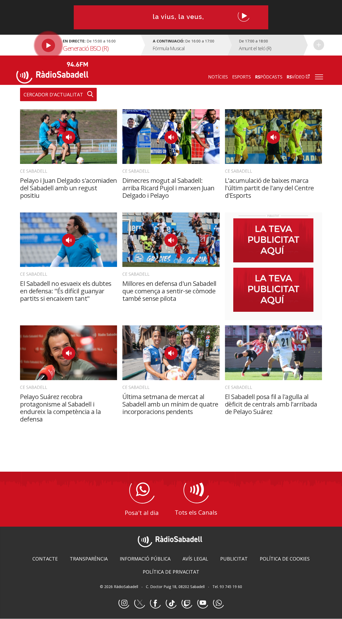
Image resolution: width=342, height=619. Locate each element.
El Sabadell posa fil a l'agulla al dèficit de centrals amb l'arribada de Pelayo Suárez (271, 404)
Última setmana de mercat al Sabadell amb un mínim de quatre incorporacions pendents (170, 404)
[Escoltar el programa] (78, 45)
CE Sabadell (33, 171)
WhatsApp (218, 603)
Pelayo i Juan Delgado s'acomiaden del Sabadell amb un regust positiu (68, 188)
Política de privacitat (171, 572)
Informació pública (145, 558)
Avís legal (195, 558)
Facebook (155, 603)
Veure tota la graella (318, 45)
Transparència (89, 558)
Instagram (124, 603)
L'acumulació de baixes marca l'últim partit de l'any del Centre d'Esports (269, 188)
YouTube (202, 603)
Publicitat (234, 558)
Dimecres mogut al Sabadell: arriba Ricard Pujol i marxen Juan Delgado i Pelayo (168, 188)
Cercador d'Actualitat (53, 94)
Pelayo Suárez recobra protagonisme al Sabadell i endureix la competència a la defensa (60, 407)
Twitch (187, 603)
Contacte (45, 558)
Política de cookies (285, 558)
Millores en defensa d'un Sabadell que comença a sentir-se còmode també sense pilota (169, 291)
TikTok (171, 603)
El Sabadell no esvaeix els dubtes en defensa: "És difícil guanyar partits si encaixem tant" (65, 291)
